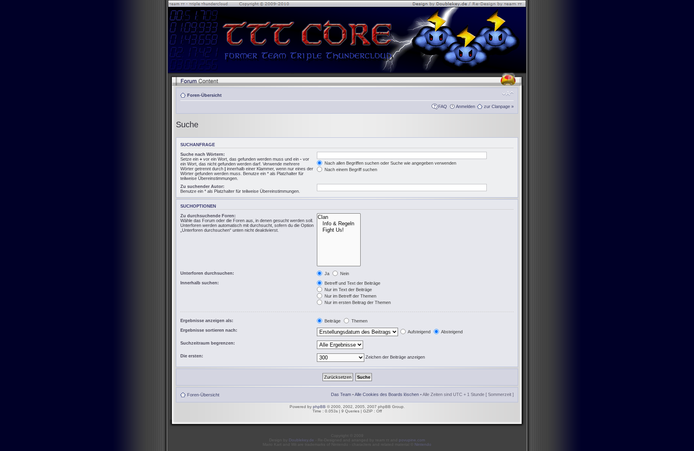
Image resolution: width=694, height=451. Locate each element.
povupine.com (412, 440)
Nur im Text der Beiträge (347, 289)
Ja (326, 273)
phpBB (319, 406)
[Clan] (338, 217)
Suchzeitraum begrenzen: (207, 343)
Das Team (341, 394)
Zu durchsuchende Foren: (208, 215)
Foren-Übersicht (204, 95)
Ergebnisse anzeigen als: (206, 320)
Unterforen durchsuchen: (207, 273)
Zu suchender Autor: (202, 186)
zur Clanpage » (499, 106)
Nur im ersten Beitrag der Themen (357, 302)
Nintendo (422, 444)
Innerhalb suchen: (199, 282)
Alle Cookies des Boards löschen (387, 394)
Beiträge (332, 320)
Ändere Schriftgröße (508, 93)
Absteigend (451, 331)
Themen (358, 320)
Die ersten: (191, 355)
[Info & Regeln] (338, 223)
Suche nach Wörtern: (202, 154)
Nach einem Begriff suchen (350, 169)
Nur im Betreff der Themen (349, 296)
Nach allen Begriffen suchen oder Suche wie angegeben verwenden (389, 163)
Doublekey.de (301, 440)
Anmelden (465, 106)
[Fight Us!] (338, 230)
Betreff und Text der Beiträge (351, 283)
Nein (344, 273)
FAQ (442, 106)
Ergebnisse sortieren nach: (208, 330)
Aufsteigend (419, 331)
